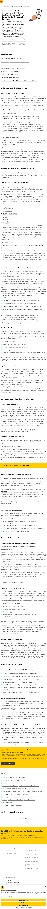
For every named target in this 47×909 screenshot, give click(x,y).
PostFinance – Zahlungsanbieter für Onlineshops (16, 794)
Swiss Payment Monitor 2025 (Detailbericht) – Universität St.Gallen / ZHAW (23, 797)
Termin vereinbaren (10, 877)
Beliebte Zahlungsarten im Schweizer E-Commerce (15, 62)
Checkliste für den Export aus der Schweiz (31, 865)
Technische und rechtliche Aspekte (10, 71)
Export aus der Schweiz (11, 853)
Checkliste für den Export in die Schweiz (31, 869)
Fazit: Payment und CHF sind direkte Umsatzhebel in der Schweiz (19, 81)
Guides (22, 39)
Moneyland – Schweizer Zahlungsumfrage (14, 780)
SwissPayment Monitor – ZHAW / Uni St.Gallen (15, 783)
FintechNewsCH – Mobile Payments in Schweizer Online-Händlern (21, 786)
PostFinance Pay (7, 802)
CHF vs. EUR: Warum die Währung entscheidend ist (15, 65)
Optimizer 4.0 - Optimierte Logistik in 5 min (32, 851)
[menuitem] (2, 7)
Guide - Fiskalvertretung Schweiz (31, 854)
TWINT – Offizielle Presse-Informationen (14, 777)
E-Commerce (15, 39)
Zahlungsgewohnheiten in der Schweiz (11, 58)
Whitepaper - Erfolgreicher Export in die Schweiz (32, 858)
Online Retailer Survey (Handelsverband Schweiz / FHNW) (18, 788)
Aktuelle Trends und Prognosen (9, 74)
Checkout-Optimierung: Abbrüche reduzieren (13, 68)
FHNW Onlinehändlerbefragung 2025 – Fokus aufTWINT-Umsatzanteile (22, 791)
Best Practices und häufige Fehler (10, 77)
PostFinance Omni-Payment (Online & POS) (15, 805)
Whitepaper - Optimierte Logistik (31, 861)
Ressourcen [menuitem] (6, 6)
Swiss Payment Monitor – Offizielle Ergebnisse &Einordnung (19, 800)
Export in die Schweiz (7, 39)
